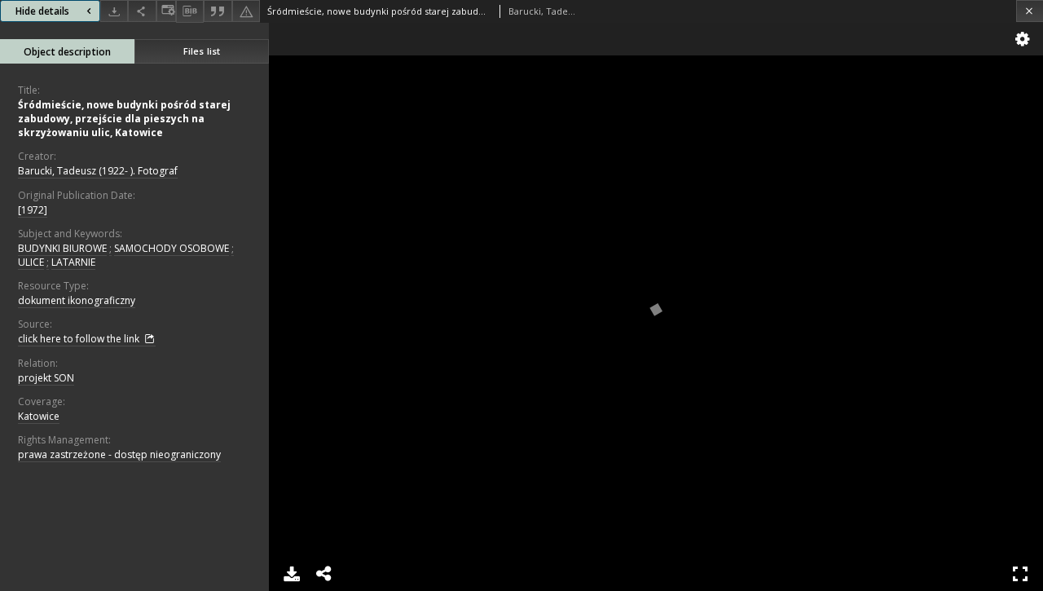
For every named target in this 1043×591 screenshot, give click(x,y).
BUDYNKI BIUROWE (62, 248)
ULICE (31, 262)
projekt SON (46, 378)
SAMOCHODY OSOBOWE (171, 248)
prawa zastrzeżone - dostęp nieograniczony (119, 454)
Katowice (38, 416)
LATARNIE (73, 262)
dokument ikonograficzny (76, 300)
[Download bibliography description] (190, 11)
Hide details (42, 11)
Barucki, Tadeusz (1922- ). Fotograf (98, 171)
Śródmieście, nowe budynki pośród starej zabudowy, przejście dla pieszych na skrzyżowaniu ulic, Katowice (124, 118)
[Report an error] (246, 11)
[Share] (142, 11)
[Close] (1029, 11)
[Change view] (166, 11)
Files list (201, 51)
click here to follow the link (80, 339)
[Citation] (217, 11)
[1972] (32, 210)
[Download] (114, 11)
